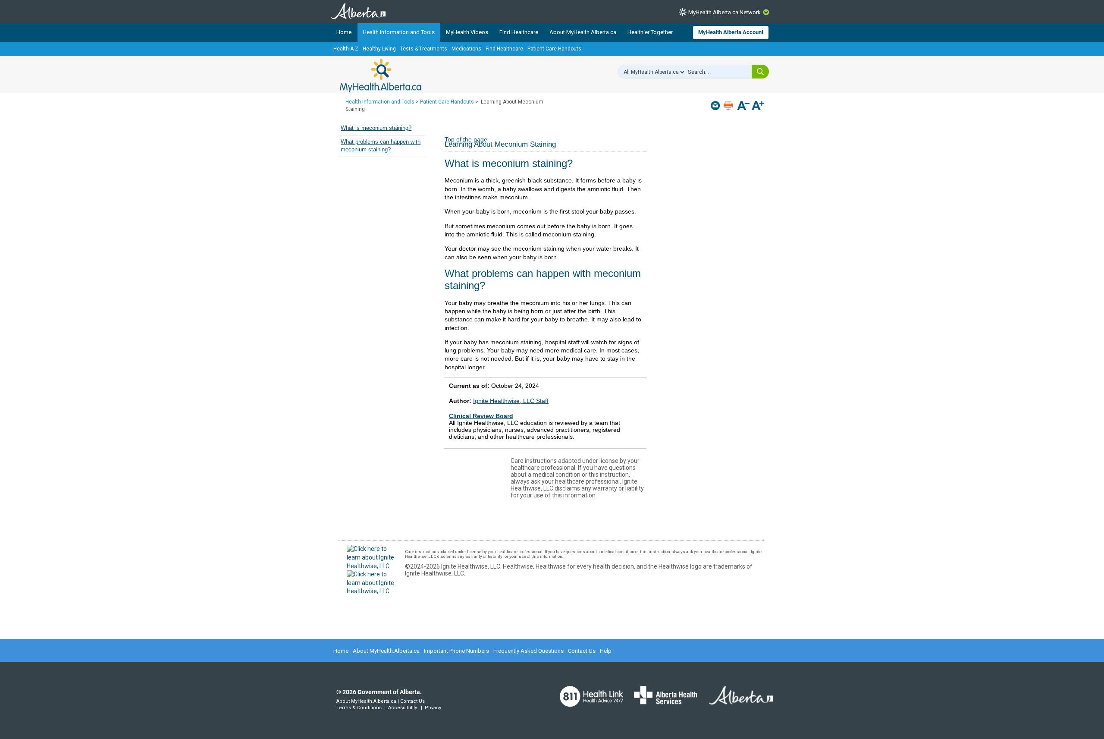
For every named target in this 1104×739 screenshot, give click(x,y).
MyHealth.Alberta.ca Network (724, 12)
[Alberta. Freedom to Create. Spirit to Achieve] (736, 701)
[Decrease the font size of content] (743, 106)
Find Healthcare (518, 32)
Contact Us (582, 651)
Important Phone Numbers (456, 651)
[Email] (716, 105)
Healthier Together (650, 32)
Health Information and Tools (399, 32)
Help (606, 651)
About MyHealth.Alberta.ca (582, 32)
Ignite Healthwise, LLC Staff (511, 400)
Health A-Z (345, 49)
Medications (466, 49)
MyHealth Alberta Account (730, 32)
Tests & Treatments (423, 49)
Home (343, 32)
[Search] (760, 72)
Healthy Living (379, 49)
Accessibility (402, 708)
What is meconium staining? (376, 128)
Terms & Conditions (359, 708)
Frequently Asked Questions (528, 651)
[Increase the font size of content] (758, 106)
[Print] (729, 105)
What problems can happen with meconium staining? (380, 146)
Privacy (433, 708)
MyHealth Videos (467, 32)
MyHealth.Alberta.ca (380, 75)
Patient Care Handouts (554, 49)
